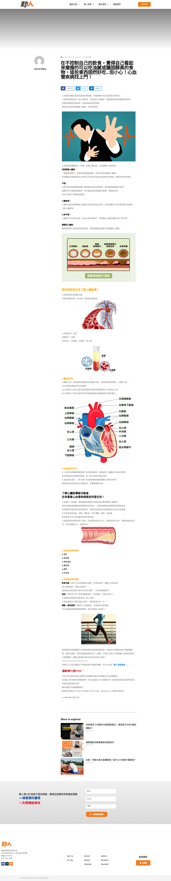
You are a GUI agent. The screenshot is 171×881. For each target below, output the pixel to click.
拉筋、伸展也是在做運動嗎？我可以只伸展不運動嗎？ (111, 760)
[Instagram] (7, 864)
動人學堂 (88, 4)
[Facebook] (3, 864)
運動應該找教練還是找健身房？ (100, 742)
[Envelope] (11, 864)
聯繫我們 (117, 4)
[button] (68, 88)
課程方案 (73, 4)
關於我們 (102, 4)
